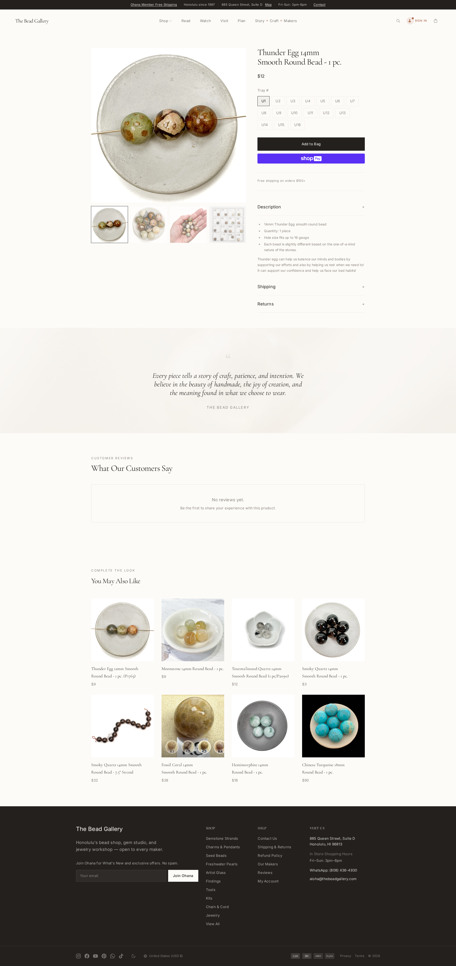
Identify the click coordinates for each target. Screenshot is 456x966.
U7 (352, 101)
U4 (307, 101)
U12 (326, 113)
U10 (294, 113)
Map (268, 4)
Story (260, 21)
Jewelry (213, 915)
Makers (290, 21)
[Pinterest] (104, 956)
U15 (281, 124)
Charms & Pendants (223, 847)
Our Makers (268, 864)
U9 (278, 113)
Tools (210, 889)
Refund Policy (270, 855)
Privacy (345, 956)
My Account (268, 881)
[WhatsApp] (112, 956)
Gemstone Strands (222, 838)
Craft (274, 21)
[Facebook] (87, 956)
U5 (322, 101)
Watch (205, 21)
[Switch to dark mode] (133, 956)
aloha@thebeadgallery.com (333, 879)
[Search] (398, 21)
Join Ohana (183, 875)
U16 (297, 124)
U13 (342, 113)
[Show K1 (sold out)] (172, 747)
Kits (209, 898)
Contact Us (267, 838)
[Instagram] (78, 956)
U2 (278, 101)
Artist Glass (216, 872)
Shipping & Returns (274, 847)
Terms (359, 956)
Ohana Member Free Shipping (154, 4)
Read (185, 21)
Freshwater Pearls (222, 864)
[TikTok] (121, 956)
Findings (213, 881)
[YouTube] (95, 956)
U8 (263, 113)
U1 (263, 101)
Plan (242, 21)
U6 (337, 101)
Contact (319, 4)
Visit (224, 21)
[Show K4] (220, 747)
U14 (264, 124)
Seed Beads (216, 855)
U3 (292, 101)
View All (213, 924)
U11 (310, 113)
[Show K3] (204, 747)
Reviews (265, 872)
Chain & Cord (217, 907)
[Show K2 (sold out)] (188, 747)
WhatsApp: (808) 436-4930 (333, 870)
